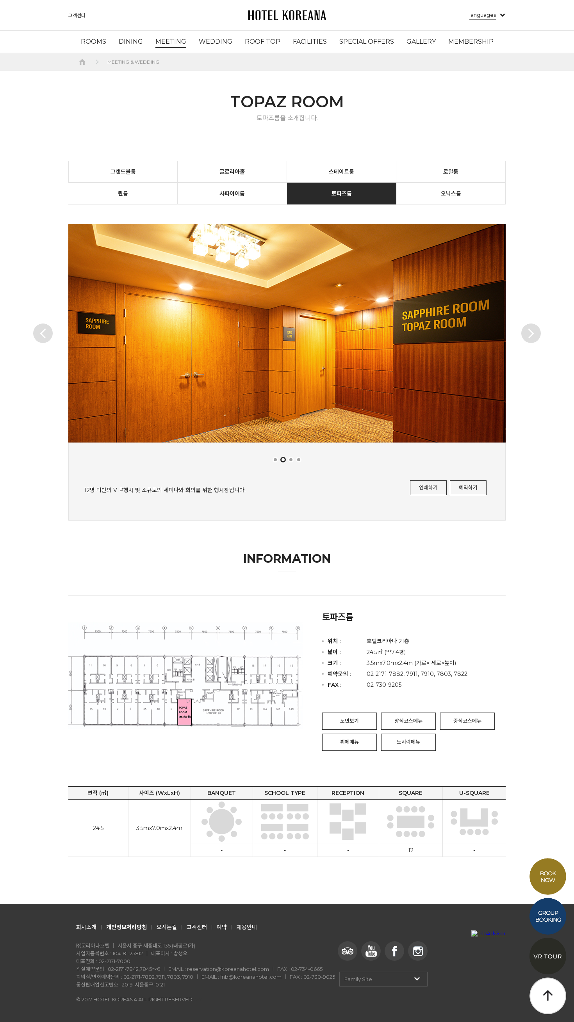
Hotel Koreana (287, 15)
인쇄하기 (428, 487)
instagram (418, 951)
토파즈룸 (342, 193)
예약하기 (468, 487)
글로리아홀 (232, 171)
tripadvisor (347, 951)
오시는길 (167, 927)
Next (531, 333)
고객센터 (77, 15)
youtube (371, 951)
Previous (43, 333)
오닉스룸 (451, 193)
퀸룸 (123, 193)
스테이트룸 (341, 171)
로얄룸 (450, 171)
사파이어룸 (232, 193)
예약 (222, 927)
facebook (394, 951)
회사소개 (86, 927)
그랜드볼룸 (123, 171)
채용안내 (247, 927)
